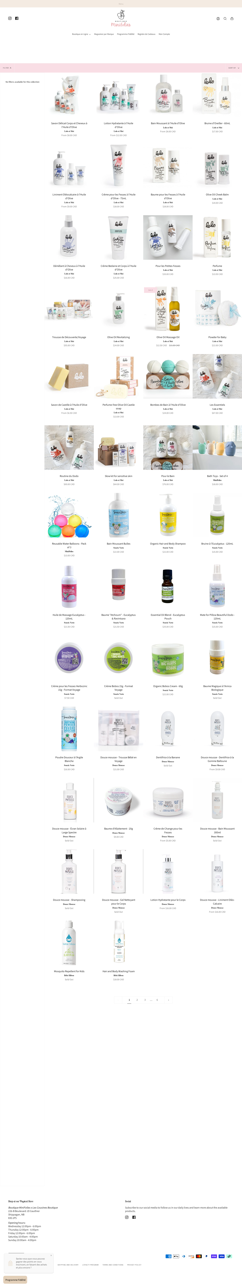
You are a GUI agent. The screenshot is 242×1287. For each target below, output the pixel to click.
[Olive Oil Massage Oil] (168, 308)
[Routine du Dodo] (69, 447)
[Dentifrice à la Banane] (168, 729)
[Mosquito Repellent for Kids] (69, 943)
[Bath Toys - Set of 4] (217, 447)
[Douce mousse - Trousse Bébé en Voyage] (118, 729)
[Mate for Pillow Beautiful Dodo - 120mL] (217, 586)
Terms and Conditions (113, 1265)
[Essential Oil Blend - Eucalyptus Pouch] (168, 586)
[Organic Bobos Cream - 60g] (168, 657)
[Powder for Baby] (217, 308)
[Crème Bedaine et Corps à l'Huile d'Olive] (118, 237)
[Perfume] (217, 237)
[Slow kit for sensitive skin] (118, 447)
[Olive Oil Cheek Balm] (217, 166)
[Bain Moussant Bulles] (118, 515)
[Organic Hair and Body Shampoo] (168, 515)
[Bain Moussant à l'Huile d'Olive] (168, 95)
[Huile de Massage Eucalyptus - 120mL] (69, 586)
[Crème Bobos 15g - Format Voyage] (118, 657)
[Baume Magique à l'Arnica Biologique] (217, 657)
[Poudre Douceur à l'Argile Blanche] (69, 729)
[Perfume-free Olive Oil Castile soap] (118, 376)
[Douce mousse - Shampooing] (69, 871)
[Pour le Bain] (168, 447)
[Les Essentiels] (217, 376)
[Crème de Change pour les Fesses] (168, 800)
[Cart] (232, 18)
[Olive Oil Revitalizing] (118, 308)
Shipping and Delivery (68, 1265)
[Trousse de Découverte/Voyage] (69, 308)
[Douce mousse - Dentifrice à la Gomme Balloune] (217, 729)
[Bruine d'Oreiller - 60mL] (217, 95)
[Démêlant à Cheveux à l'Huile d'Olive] (69, 237)
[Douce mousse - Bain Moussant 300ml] (217, 800)
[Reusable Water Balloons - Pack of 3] (69, 515)
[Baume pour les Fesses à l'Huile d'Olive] (168, 166)
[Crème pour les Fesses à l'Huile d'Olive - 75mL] (118, 166)
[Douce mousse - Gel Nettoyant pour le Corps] (118, 871)
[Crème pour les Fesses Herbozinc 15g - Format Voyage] (69, 657)
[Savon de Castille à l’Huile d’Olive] (69, 376)
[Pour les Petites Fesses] (168, 237)
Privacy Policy (134, 1265)
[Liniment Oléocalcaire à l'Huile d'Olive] (69, 166)
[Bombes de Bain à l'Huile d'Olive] (168, 376)
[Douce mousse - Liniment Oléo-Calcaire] (217, 871)
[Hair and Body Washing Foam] (118, 943)
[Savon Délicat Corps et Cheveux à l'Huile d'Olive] (69, 95)
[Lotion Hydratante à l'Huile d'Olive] (118, 95)
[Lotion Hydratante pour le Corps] (168, 871)
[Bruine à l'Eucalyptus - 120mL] (217, 515)
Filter (6, 68)
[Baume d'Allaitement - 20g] (118, 800)
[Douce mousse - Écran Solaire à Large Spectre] (69, 800)
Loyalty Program (90, 1265)
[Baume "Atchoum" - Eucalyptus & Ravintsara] (118, 586)
